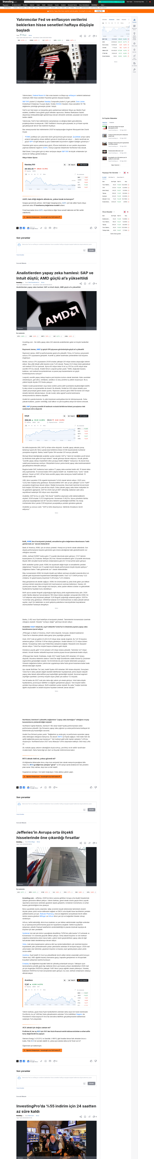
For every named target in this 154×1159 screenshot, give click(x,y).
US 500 (104, 47)
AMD (38, 349)
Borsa (36, 7)
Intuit (32, 627)
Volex (24, 944)
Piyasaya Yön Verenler (110, 173)
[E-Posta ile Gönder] (50, 228)
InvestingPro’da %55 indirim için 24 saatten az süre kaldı (117, 158)
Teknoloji (78, 7)
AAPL (45, 148)
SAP (28, 406)
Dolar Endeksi (106, 56)
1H (28, 174)
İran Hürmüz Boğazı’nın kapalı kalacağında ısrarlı (116, 127)
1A (31, 174)
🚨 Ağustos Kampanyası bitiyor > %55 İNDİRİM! (111, 1)
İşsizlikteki (76, 137)
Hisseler (124, 19)
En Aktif (104, 177)
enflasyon (72, 95)
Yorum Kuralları (20, 255)
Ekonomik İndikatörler (44, 7)
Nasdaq (47, 101)
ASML (29, 541)
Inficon (50, 916)
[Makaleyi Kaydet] (85, 36)
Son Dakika (22, 7)
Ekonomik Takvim (72, 5)
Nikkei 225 (105, 50)
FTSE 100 (104, 53)
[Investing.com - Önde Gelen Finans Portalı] (10, 2)
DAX (103, 42)
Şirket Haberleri (85, 7)
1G (26, 174)
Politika (72, 7)
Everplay (25, 964)
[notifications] (147, 1)
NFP (31, 142)
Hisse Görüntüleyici (84, 5)
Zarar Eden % (120, 177)
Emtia (31, 7)
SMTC (60, 737)
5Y (40, 174)
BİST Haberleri (102, 7)
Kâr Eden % (112, 177)
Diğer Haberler (115, 165)
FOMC (27, 137)
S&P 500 (25, 101)
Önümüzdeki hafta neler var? (115, 150)
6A (35, 174)
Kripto (67, 7)
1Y (37, 174)
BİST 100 (104, 39)
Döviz (27, 7)
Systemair (26, 933)
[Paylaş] (81, 36)
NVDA (58, 104)
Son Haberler (7, 7)
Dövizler (104, 19)
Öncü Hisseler (107, 212)
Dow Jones (80, 101)
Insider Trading (94, 7)
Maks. (44, 174)
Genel (63, 7)
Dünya (58, 7)
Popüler (16, 7)
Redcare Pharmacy (47, 914)
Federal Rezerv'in (39, 95)
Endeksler (111, 19)
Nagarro (79, 1014)
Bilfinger (43, 916)
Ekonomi (53, 7)
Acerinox (25, 955)
